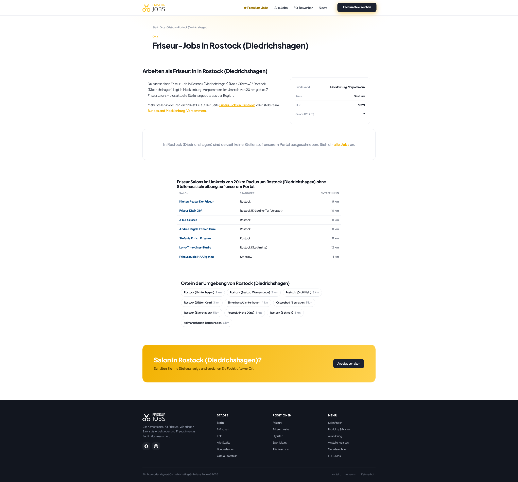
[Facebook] (146, 446)
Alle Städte (223, 442)
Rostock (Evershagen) (201, 312)
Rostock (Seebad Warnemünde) (254, 292)
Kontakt (336, 474)
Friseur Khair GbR (191, 210)
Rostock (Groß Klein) (302, 292)
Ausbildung (335, 436)
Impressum (351, 474)
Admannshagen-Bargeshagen (206, 323)
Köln (219, 436)
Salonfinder (335, 423)
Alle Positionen (281, 449)
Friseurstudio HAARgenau (196, 257)
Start (155, 27)
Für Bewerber (303, 8)
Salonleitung (280, 442)
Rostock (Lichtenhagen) (203, 292)
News (323, 8)
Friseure (277, 423)
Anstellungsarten (338, 442)
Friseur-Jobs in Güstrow (237, 105)
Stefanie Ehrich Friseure (195, 238)
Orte (162, 27)
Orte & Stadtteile (227, 456)
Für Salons (334, 456)
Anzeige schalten (348, 363)
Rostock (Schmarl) (285, 312)
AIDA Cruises (188, 220)
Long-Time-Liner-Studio (195, 247)
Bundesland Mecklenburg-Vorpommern (177, 111)
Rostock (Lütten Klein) (202, 302)
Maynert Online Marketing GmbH (178, 474)
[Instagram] (156, 446)
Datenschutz (368, 474)
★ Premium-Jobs (256, 8)
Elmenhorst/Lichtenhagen (248, 302)
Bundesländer (225, 449)
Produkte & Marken (339, 429)
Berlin (220, 423)
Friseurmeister (281, 429)
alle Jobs (341, 144)
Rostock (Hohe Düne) (244, 312)
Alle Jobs (281, 8)
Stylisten (278, 436)
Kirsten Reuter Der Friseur (196, 201)
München (222, 429)
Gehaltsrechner (337, 449)
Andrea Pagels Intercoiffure (197, 229)
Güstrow (172, 27)
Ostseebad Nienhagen (294, 302)
